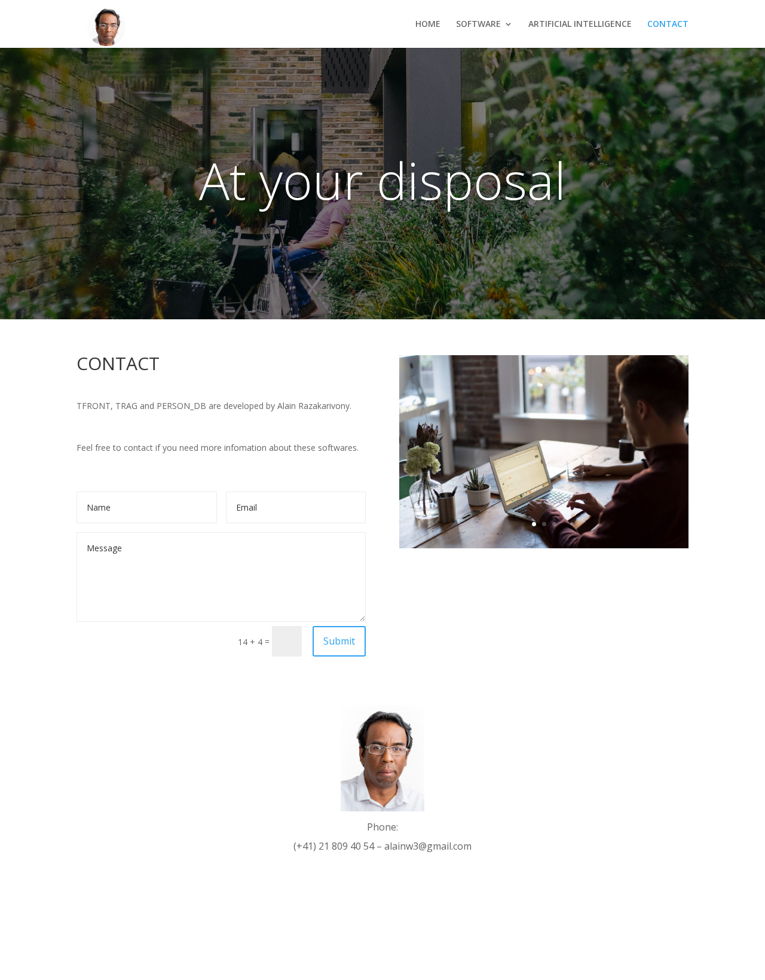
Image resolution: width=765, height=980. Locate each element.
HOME (427, 24)
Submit (339, 641)
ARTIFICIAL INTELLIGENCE (580, 24)
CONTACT (667, 24)
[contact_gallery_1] (543, 545)
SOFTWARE (478, 24)
